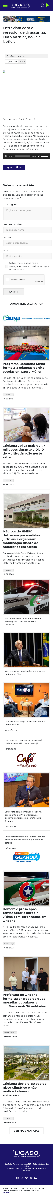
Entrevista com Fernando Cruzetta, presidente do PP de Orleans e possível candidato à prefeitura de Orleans (23, 816)
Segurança (9, 944)
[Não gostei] (17, 167)
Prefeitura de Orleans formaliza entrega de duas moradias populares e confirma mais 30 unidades (24, 1000)
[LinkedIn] (35, 1178)
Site (5, 250)
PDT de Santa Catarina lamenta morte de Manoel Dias (25, 673)
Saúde (8, 480)
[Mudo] (39, 156)
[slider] (45, 155)
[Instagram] (17, 1178)
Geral (8, 395)
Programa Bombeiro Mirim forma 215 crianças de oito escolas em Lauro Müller (24, 367)
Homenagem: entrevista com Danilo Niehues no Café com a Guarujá (24, 742)
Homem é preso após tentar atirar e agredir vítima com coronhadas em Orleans (24, 915)
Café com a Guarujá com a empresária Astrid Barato (25, 723)
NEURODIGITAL (9, 1193)
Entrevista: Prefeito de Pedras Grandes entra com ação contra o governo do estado (25, 839)
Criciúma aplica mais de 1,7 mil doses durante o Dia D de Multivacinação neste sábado (24, 451)
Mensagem (10, 204)
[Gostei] (8, 167)
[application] (26, 156)
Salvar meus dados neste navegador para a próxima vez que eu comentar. (29, 266)
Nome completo (13, 224)
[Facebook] (22, 1178)
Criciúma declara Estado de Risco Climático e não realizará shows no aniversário (24, 1089)
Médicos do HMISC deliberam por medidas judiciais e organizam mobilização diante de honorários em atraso (21, 539)
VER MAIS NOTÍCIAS (26, 1130)
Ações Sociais (9, 1033)
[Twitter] (26, 1178)
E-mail (7, 237)
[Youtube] (31, 1178)
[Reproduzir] (6, 156)
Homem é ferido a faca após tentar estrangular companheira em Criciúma (23, 621)
